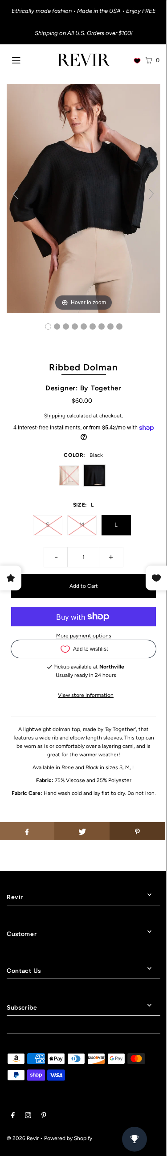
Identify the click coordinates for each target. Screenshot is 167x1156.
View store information (86, 695)
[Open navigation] (26, 59)
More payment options (83, 636)
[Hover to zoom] (83, 198)
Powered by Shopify (68, 1138)
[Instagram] (28, 1116)
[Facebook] (13, 1116)
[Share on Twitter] (82, 831)
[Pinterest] (43, 1116)
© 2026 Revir (23, 1138)
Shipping (54, 416)
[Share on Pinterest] (137, 831)
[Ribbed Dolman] (48, 326)
